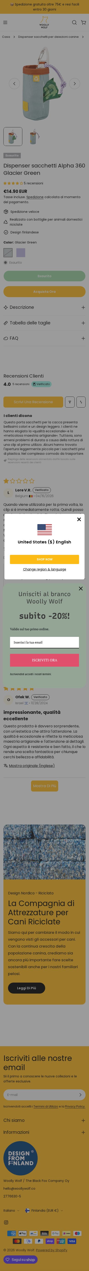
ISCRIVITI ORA (44, 660)
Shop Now (44, 559)
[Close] (79, 519)
